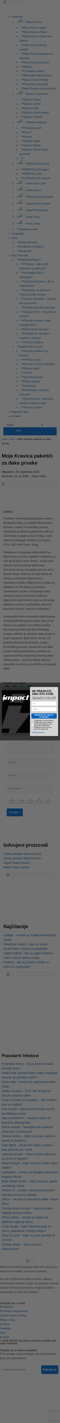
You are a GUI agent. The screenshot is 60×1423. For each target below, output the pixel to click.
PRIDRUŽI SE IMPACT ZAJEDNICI (44, 716)
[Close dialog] (56, 689)
